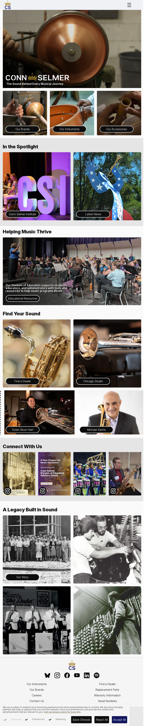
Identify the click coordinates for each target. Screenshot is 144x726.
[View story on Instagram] (19, 474)
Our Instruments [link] (37, 684)
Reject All (102, 719)
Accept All (119, 719)
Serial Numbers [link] (107, 701)
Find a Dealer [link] (107, 684)
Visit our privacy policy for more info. (62, 712)
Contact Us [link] (37, 701)
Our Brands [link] (37, 689)
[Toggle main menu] (129, 5)
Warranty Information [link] (107, 695)
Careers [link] (37, 695)
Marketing (61, 719)
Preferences (38, 719)
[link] (47, 675)
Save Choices (81, 719)
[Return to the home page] (72, 665)
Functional (16, 719)
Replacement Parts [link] (107, 689)
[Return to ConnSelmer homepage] (8, 5)
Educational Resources (22, 298)
